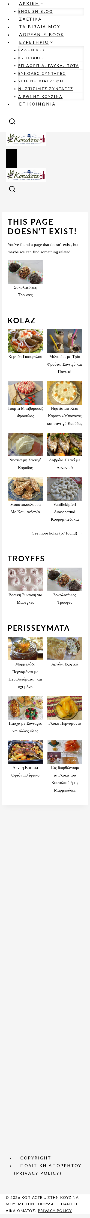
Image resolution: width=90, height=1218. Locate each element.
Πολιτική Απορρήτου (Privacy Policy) (48, 1170)
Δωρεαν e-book (41, 35)
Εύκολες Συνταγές (42, 73)
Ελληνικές (31, 50)
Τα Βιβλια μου (39, 27)
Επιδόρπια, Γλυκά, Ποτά (48, 66)
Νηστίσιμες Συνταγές (45, 89)
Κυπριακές (31, 58)
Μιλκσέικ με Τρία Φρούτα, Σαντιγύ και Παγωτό (64, 364)
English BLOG (35, 11)
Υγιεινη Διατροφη (40, 81)
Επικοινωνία (37, 104)
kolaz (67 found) (63, 533)
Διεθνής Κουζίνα (40, 97)
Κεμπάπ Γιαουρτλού (25, 356)
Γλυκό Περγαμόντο (64, 723)
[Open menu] (11, 158)
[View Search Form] (12, 122)
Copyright (35, 1158)
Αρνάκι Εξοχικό (64, 664)
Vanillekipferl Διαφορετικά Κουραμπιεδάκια (65, 512)
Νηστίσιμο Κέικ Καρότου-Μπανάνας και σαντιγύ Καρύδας (64, 416)
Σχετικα (30, 19)
